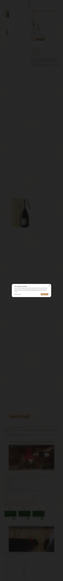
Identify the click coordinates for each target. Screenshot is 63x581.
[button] (18, 294)
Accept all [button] (44, 294)
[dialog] (31, 290)
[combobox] (49, 285)
